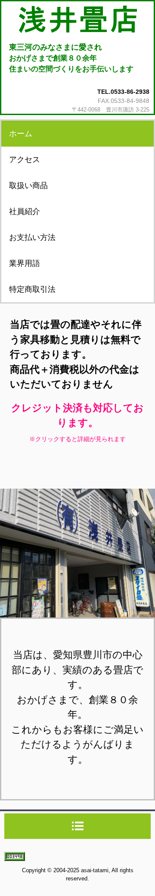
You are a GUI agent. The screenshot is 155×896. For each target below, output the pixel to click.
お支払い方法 (32, 237)
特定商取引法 (32, 289)
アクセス (24, 159)
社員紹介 (24, 211)
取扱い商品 (28, 185)
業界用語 (24, 263)
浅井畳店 (77, 19)
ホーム (20, 133)
